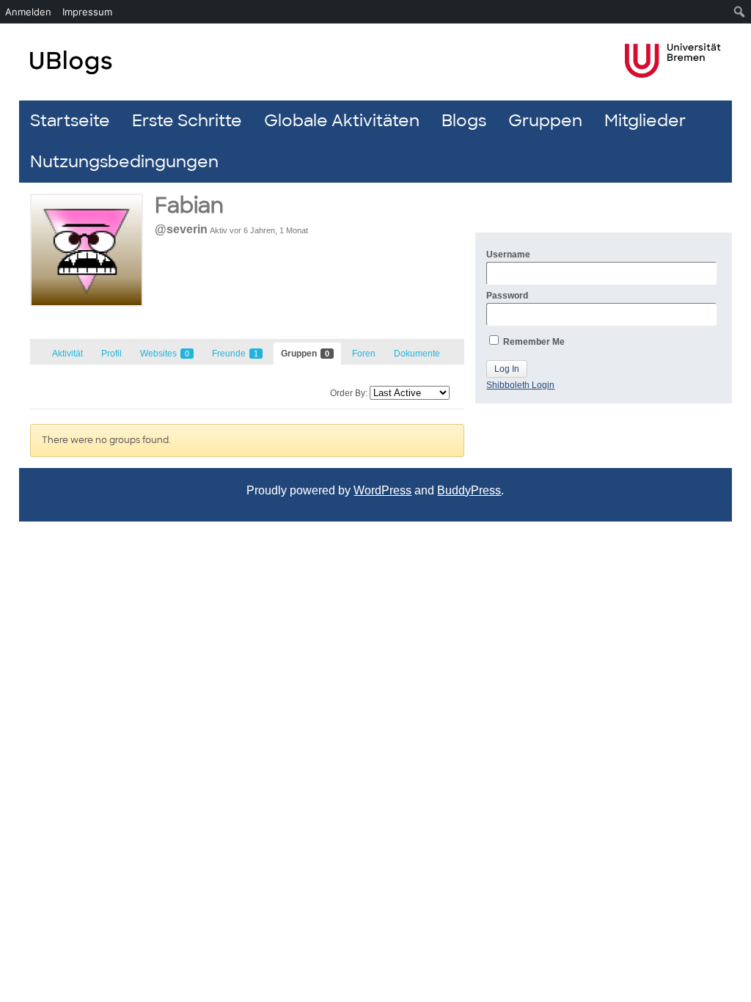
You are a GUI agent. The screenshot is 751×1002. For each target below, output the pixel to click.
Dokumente (417, 353)
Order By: (348, 393)
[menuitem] (739, 11)
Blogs (464, 120)
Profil (111, 353)
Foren (364, 353)
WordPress (382, 490)
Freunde (235, 353)
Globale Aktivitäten (342, 120)
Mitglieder (645, 120)
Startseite (70, 120)
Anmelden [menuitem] (28, 12)
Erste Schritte (187, 120)
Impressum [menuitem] (87, 12)
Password (507, 295)
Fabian (189, 205)
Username (508, 254)
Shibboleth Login (520, 385)
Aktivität (67, 353)
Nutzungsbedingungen (124, 161)
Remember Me (533, 342)
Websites (164, 353)
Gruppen (545, 120)
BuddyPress (469, 490)
